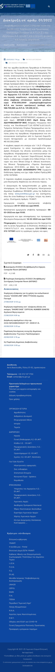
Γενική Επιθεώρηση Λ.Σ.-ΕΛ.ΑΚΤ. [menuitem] (28, 439)
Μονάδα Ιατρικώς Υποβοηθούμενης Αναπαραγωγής (24, 579)
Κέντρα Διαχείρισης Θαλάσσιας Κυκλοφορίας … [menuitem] (27, 521)
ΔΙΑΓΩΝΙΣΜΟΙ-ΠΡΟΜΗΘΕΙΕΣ (17, 63)
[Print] (48, 254)
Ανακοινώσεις (22, 45)
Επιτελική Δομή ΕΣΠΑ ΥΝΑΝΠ (21, 550)
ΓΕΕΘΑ (12, 599)
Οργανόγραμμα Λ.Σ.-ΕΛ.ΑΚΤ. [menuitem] (26, 453)
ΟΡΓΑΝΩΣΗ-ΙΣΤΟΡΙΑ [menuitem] (18, 409)
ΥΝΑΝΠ (12, 543)
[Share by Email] (43, 254)
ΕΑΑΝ (11, 592)
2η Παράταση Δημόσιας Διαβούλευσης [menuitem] (20, 342)
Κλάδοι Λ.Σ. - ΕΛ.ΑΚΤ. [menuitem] (23, 443)
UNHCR (12, 584)
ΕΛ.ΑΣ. (12, 574)
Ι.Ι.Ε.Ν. (12, 563)
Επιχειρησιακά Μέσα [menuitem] (23, 420)
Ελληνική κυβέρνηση (18, 539)
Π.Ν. (11, 596)
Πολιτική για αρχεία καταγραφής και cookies (25, 390)
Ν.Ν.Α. (12, 610)
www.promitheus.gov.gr (25, 194)
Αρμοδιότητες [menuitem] (20, 412)
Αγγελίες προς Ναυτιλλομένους (22, 614)
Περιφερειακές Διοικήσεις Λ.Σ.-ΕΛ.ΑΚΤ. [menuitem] (27, 448)
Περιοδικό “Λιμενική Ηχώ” (20, 603)
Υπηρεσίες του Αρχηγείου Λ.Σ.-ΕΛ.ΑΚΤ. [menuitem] (27, 490)
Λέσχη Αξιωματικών (17, 607)
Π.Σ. (11, 571)
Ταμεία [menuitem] (17, 427)
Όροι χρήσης (14, 399)
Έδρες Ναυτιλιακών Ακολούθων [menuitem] (27, 509)
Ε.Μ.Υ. (11, 618)
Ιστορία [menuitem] (17, 423)
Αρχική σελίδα (9, 45)
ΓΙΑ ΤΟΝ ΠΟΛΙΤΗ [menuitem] (16, 462)
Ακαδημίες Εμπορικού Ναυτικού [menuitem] (27, 505)
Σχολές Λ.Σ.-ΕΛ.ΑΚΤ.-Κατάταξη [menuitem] (27, 457)
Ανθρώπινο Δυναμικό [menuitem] (23, 416)
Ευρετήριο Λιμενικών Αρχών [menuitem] (26, 513)
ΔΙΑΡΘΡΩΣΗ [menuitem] (14, 432)
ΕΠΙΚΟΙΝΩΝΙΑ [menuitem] (15, 485)
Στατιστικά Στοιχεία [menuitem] (22, 473)
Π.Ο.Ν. (12, 567)
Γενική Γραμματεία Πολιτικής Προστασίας (27, 625)
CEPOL (12, 588)
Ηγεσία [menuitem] (17, 436)
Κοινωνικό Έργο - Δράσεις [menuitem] (25, 476)
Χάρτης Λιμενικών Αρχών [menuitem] (25, 516)
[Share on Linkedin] (38, 254)
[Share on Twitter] (28, 254)
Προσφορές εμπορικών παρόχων (23, 629)
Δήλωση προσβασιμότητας (20, 395)
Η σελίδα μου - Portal (18, 547)
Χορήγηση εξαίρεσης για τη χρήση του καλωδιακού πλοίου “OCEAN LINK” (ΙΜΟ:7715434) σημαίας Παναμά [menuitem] (26, 296)
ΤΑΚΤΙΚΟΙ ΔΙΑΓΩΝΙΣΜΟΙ (33, 59)
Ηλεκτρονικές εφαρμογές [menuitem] (25, 465)
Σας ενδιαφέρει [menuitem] (20, 469)
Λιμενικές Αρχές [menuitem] (21, 501)
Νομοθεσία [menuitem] (18, 480)
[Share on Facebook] (33, 254)
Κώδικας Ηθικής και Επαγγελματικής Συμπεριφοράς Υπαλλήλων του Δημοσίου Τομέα (26, 557)
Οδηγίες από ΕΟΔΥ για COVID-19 (23, 622)
